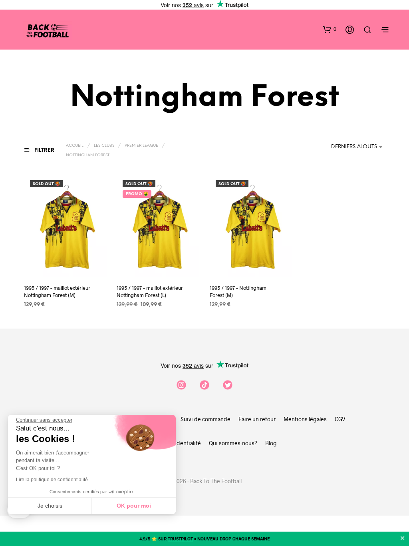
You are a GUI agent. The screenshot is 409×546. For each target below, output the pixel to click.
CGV (340, 419)
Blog (271, 443)
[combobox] (358, 147)
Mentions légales (305, 419)
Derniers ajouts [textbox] (354, 146)
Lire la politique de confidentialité (52, 479)
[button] (329, 29)
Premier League (141, 145)
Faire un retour (257, 419)
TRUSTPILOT (180, 538)
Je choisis (50, 505)
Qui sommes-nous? (233, 443)
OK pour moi (134, 505)
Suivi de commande (205, 419)
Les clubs (104, 145)
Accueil (74, 145)
